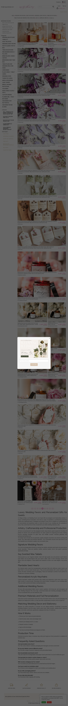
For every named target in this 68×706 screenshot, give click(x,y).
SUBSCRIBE (34, 364)
